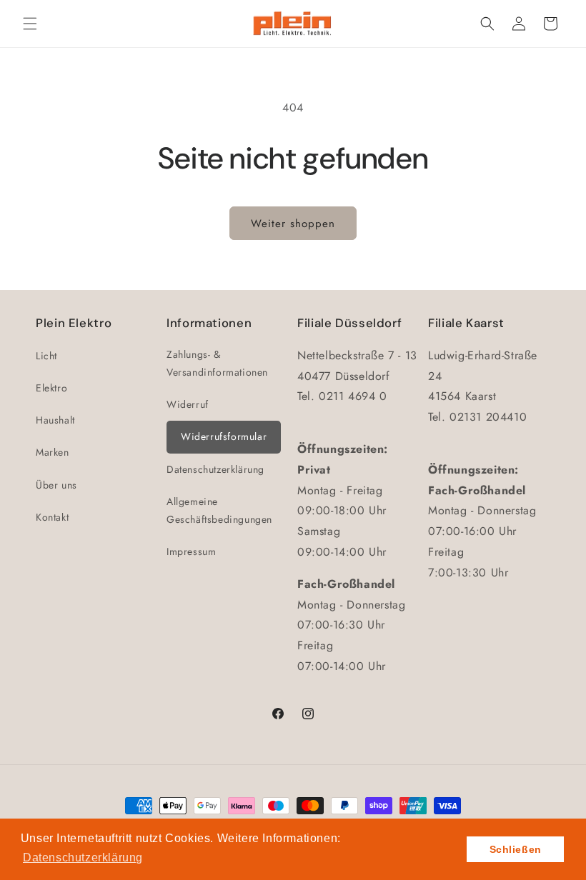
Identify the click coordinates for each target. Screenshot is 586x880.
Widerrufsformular (224, 436)
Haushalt (55, 420)
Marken (52, 452)
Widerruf (188, 404)
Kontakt (52, 517)
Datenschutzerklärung (215, 469)
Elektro (51, 388)
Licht (46, 356)
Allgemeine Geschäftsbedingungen (219, 510)
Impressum (191, 551)
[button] (30, 23)
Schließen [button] (516, 849)
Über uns (56, 485)
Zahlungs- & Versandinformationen (217, 363)
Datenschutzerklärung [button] (83, 857)
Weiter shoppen (293, 223)
